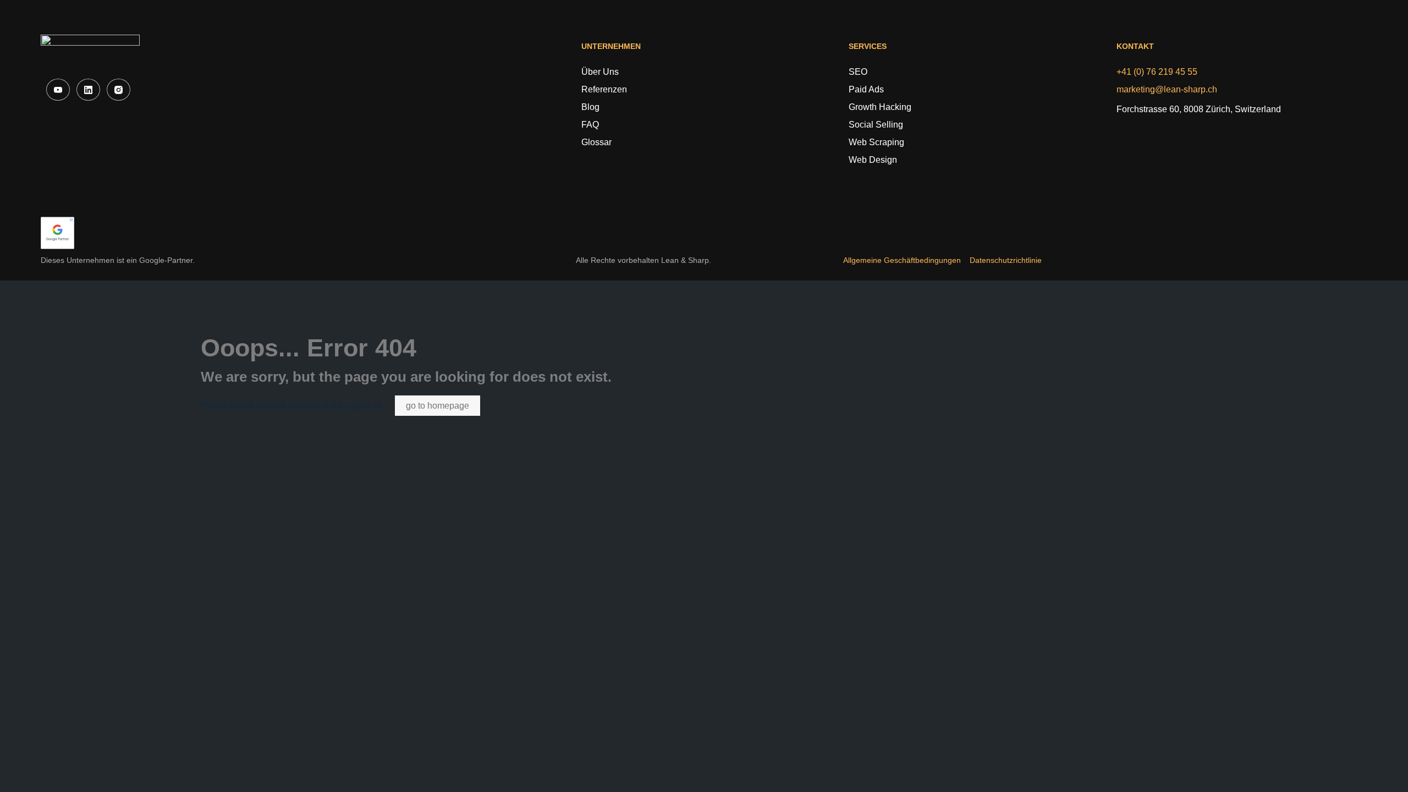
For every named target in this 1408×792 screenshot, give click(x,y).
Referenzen (604, 89)
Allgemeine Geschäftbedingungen (902, 260)
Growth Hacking (880, 107)
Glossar (596, 142)
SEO (858, 71)
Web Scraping (876, 142)
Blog (590, 107)
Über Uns (600, 71)
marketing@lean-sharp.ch (1166, 89)
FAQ (590, 124)
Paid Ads (866, 89)
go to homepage (437, 405)
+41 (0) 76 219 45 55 (1156, 71)
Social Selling (876, 124)
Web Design (873, 159)
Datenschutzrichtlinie (1006, 260)
